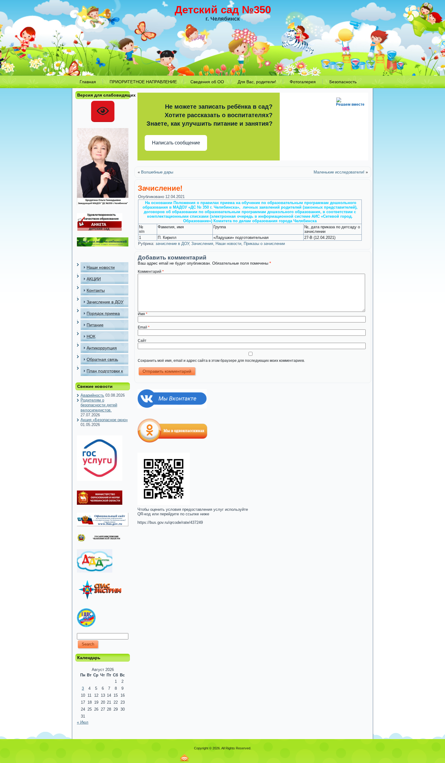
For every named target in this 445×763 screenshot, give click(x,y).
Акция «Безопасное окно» (104, 420)
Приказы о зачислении (264, 243)
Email (144, 327)
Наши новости (228, 243)
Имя (142, 314)
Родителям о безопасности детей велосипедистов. (99, 405)
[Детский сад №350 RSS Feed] (184, 757)
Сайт (142, 341)
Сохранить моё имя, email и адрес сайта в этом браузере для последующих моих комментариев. (221, 360)
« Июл (82, 722)
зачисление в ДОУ (172, 243)
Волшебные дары (157, 172)
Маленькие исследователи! (339, 172)
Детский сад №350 (223, 9)
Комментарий (151, 271)
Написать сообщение (176, 142)
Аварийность (92, 395)
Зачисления (202, 243)
